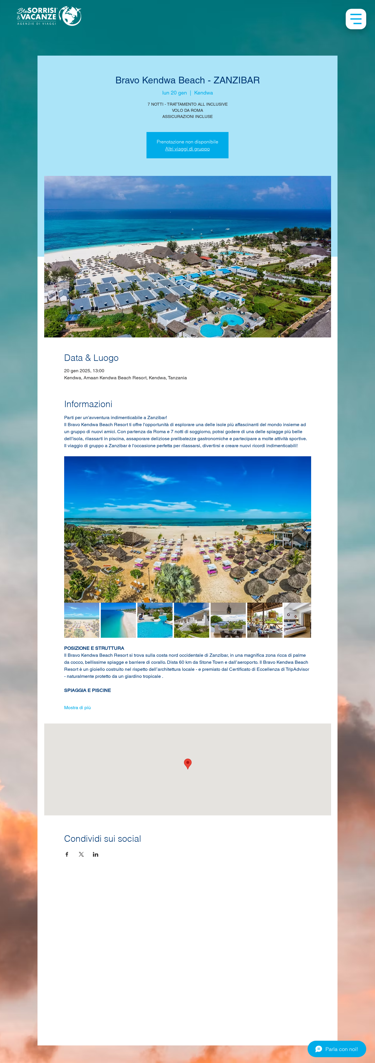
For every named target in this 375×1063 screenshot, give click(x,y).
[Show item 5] (228, 620)
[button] (356, 19)
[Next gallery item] (304, 529)
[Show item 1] (81, 620)
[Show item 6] (264, 620)
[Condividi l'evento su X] (81, 854)
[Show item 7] (301, 620)
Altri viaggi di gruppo (187, 149)
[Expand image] (187, 529)
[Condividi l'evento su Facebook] (67, 854)
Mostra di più (77, 707)
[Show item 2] (118, 620)
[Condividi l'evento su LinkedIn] (95, 854)
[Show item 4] (191, 620)
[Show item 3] (155, 620)
